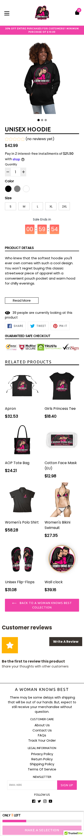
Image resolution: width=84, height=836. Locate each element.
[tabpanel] (42, 78)
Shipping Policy (42, 764)
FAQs (42, 735)
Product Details (19, 247)
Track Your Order (42, 740)
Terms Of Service (42, 769)
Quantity (11, 164)
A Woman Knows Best (42, 689)
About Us (42, 725)
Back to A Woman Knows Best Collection (45, 605)
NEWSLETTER (42, 776)
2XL (64, 206)
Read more (22, 300)
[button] (29, 139)
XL (51, 206)
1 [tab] (38, 120)
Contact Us (42, 730)
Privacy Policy (42, 754)
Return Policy (42, 759)
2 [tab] (42, 120)
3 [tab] (46, 120)
